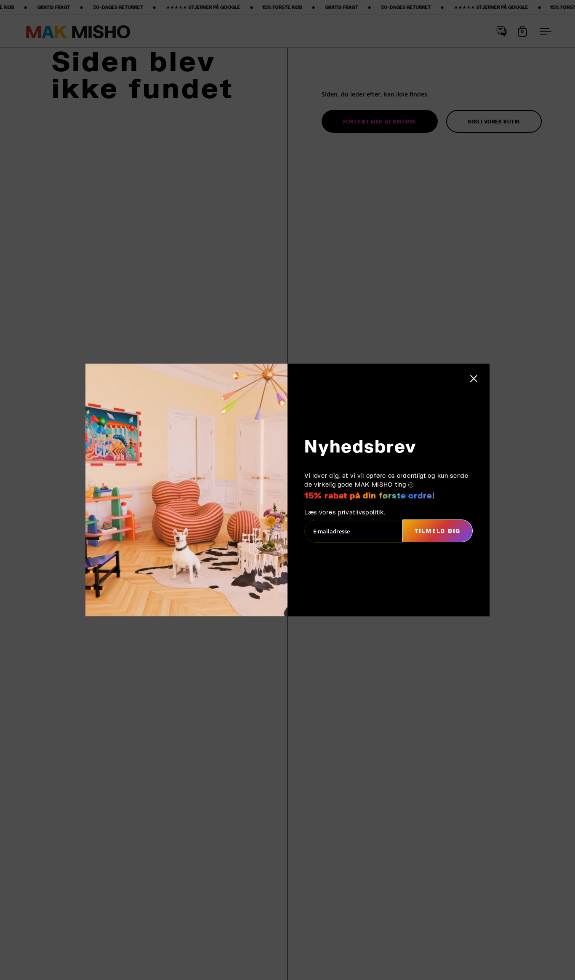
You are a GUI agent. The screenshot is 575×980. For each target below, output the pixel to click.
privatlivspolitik (361, 512)
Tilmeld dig (438, 531)
